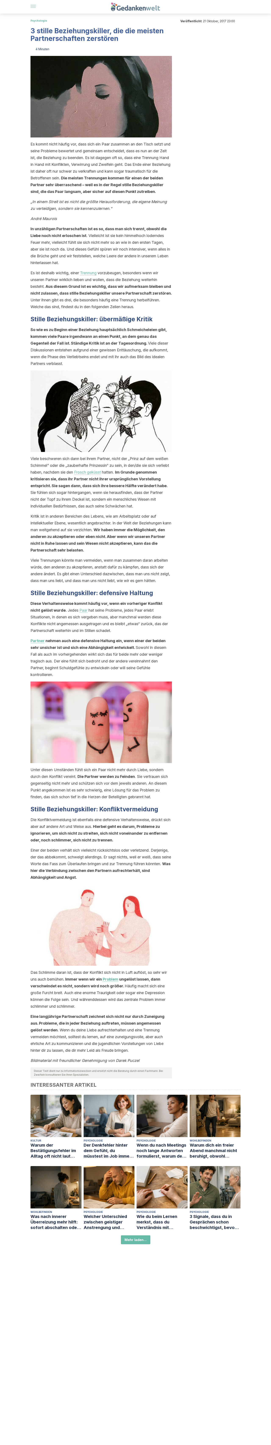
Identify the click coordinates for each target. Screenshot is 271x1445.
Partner (37, 641)
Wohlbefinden (200, 1140)
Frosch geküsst (87, 472)
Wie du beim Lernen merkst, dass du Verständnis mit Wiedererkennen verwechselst (157, 1222)
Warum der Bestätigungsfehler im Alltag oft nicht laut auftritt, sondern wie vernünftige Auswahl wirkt (53, 1151)
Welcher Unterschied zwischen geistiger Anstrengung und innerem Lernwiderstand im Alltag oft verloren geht (109, 1222)
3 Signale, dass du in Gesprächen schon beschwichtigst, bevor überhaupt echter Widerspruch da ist (213, 1222)
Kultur (35, 1140)
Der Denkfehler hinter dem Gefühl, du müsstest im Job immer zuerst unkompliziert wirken (107, 1151)
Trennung (88, 273)
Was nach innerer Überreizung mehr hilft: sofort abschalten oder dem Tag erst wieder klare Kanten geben (54, 1222)
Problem (110, 979)
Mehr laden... (135, 1240)
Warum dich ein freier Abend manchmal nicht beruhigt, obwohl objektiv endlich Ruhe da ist (215, 1151)
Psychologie (38, 20)
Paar (83, 610)
